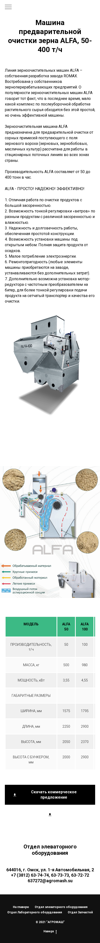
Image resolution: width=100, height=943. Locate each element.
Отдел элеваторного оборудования (61, 907)
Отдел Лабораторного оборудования (34, 912)
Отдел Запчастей (80, 912)
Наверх (48, 931)
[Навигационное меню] (8, 7)
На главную (21, 907)
